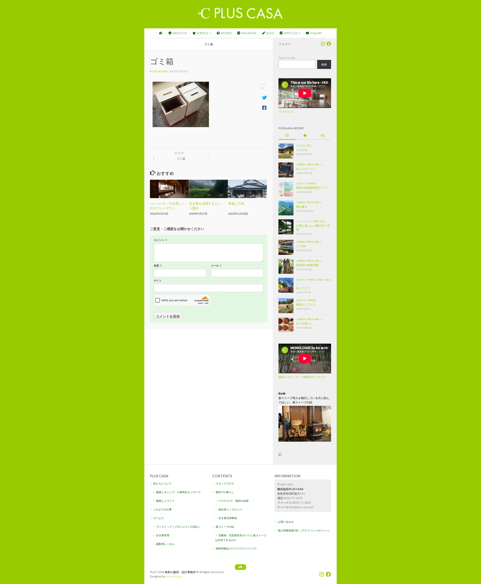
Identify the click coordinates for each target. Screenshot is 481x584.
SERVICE (202, 33)
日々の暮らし (304, 323)
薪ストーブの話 (225, 526)
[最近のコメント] (322, 136)
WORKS (226, 33)
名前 (158, 265)
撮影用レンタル (165, 544)
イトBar (301, 246)
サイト (158, 280)
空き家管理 (162, 535)
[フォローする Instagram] (323, 43)
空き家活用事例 (228, 518)
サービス (158, 518)
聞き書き (301, 206)
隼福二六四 (236, 203)
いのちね (300, 145)
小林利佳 (300, 164)
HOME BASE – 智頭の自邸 (234, 500)
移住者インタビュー (230, 509)
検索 (324, 64)
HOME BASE (286, 111)
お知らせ (300, 183)
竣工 (309, 145)
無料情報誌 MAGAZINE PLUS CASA (236, 548)
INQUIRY (316, 33)
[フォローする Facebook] (329, 43)
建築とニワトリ (306, 304)
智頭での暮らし (315, 164)
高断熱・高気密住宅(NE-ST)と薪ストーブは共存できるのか (240, 538)
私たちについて (162, 483)
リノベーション (304, 221)
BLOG (270, 33)
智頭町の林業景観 (307, 265)
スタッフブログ (225, 483)
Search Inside (286, 57)
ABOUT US (179, 33)
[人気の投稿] (304, 136)
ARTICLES (290, 33)
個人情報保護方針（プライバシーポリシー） (304, 530)
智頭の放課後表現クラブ (311, 187)
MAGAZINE (249, 33)
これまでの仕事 (162, 509)
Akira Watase (174, 576)
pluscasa (160, 71)
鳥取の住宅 (319, 221)
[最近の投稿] (287, 136)
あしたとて (303, 288)
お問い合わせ (286, 521)
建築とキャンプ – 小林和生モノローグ (302, 377)
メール (216, 265)
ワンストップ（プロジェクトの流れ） (178, 526)
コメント (160, 239)
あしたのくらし (306, 168)
